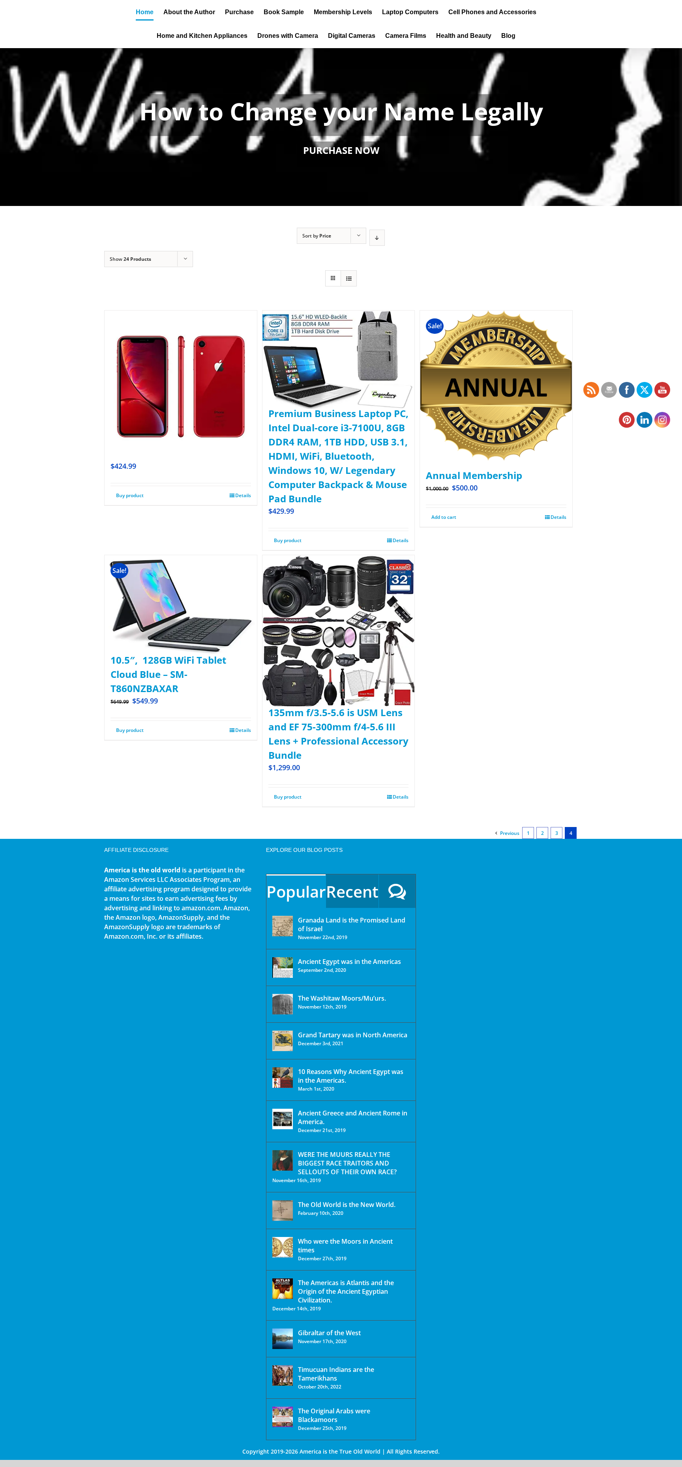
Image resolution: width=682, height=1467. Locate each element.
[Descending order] (377, 238)
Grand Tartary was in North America (352, 1035)
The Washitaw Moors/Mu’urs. (342, 998)
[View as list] (348, 278)
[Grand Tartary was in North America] (282, 1041)
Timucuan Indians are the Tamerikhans (336, 1374)
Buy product (130, 495)
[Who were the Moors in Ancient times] (282, 1247)
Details (243, 495)
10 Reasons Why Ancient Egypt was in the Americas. (350, 1076)
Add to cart (443, 517)
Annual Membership (474, 475)
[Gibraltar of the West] (282, 1339)
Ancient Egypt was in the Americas (349, 961)
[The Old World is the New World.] (282, 1210)
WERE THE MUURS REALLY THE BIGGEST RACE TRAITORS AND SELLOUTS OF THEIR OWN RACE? (347, 1163)
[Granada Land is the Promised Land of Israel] (282, 926)
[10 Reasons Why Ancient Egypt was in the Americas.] (282, 1077)
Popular (296, 891)
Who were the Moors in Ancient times (345, 1245)
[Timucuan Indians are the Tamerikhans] (282, 1375)
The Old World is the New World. (346, 1204)
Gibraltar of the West (329, 1333)
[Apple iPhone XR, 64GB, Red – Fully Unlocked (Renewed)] (181, 368)
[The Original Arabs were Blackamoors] (282, 1417)
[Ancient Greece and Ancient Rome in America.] (282, 1119)
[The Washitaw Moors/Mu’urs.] (282, 1004)
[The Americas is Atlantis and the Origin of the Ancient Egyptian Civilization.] (282, 1288)
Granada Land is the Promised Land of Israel (351, 924)
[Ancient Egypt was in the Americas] (282, 967)
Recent (352, 891)
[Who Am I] (341, 127)
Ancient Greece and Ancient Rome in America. (352, 1117)
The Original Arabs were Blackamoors (334, 1415)
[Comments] (397, 891)
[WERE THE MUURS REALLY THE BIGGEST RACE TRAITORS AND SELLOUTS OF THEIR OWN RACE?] (282, 1160)
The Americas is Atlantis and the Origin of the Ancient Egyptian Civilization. (346, 1291)
